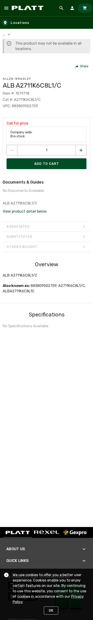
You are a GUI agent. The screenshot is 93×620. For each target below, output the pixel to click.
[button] (82, 66)
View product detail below (25, 211)
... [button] (4, 34)
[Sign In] (72, 8)
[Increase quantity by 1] (81, 150)
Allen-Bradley (17, 78)
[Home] (28, 8)
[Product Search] (61, 8)
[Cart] (85, 8)
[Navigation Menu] (6, 8)
